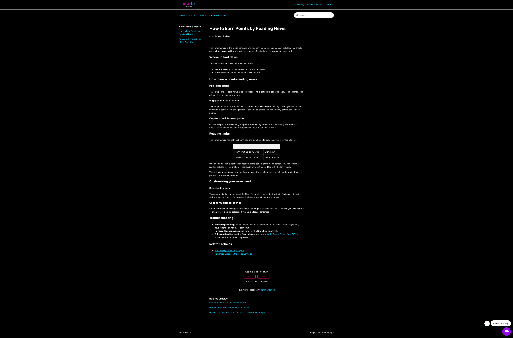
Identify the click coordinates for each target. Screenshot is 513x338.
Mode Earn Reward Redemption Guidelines (229, 307)
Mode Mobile (184, 15)
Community (299, 4)
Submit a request (314, 4)
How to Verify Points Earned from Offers (279, 234)
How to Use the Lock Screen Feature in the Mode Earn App (237, 312)
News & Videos (219, 15)
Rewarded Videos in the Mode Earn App (190, 41)
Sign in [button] (328, 4)
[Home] (189, 4)
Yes (249, 277)
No (263, 277)
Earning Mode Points (201, 15)
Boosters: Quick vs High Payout (229, 250)
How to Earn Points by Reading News (189, 32)
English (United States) (321, 332)
